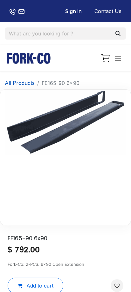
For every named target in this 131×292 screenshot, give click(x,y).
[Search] (118, 33)
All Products (20, 83)
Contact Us (107, 11)
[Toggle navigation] (118, 58)
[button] (117, 285)
